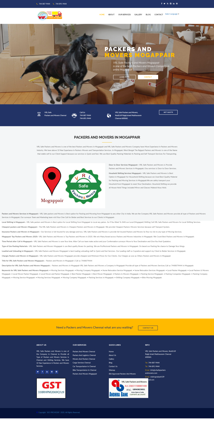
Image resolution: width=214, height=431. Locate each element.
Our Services (124, 15)
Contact (158, 15)
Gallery (138, 15)
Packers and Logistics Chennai (84, 355)
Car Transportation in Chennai (84, 366)
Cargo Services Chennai (82, 363)
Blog (148, 15)
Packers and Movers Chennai (84, 352)
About (111, 15)
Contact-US (148, 328)
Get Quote (168, 112)
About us (112, 355)
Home (102, 15)
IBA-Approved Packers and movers (122, 374)
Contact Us (113, 366)
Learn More (124, 77)
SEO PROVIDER (53, 412)
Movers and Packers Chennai (84, 359)
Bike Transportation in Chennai (84, 370)
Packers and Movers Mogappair (85, 374)
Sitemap (112, 370)
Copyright (42, 412)
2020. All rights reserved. (70, 412)
